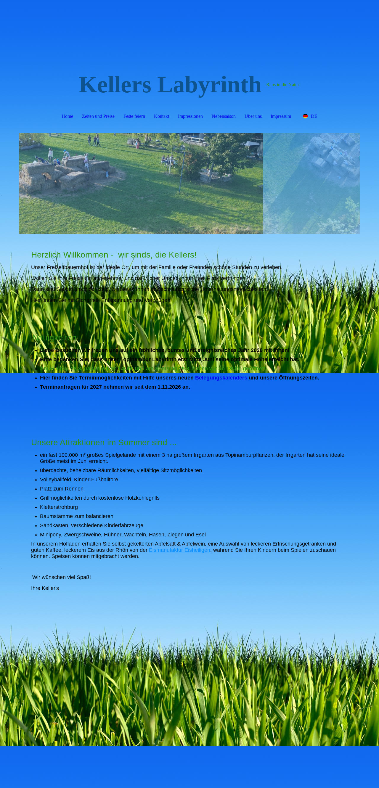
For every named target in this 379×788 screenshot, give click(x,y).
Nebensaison (224, 116)
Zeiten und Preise (98, 116)
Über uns (253, 116)
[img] (189, 183)
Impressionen (190, 116)
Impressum (281, 116)
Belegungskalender (219, 378)
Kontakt (161, 116)
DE (314, 116)
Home (67, 116)
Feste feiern (134, 116)
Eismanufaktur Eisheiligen (179, 550)
